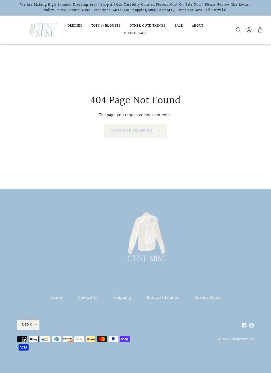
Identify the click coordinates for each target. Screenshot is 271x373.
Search (55, 297)
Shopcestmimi (242, 339)
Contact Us (88, 297)
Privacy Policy (208, 297)
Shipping (122, 297)
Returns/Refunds (163, 297)
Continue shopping (131, 131)
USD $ (27, 324)
